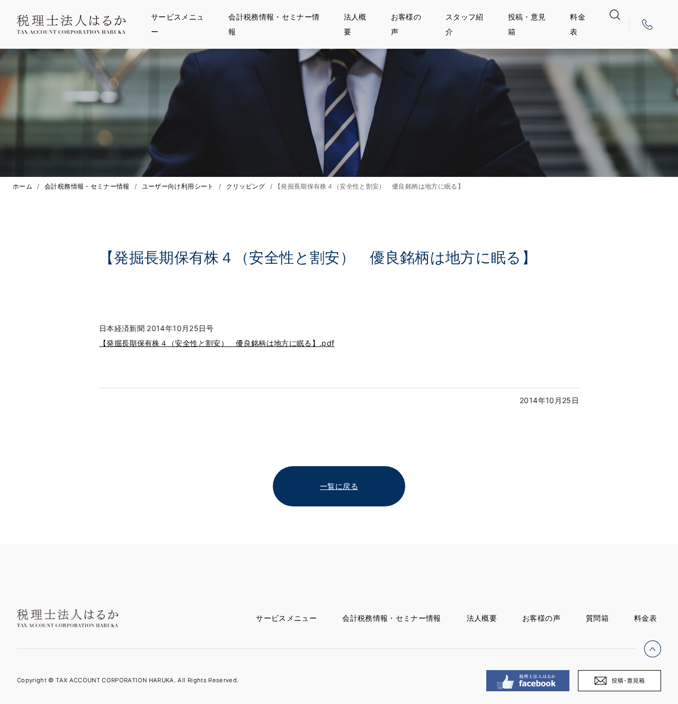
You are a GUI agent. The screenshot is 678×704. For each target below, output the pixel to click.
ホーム (22, 186)
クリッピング (245, 186)
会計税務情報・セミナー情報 (273, 24)
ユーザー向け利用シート (178, 186)
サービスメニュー (177, 24)
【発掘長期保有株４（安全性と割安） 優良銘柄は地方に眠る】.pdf (217, 342)
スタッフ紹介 (464, 24)
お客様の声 (406, 24)
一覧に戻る (339, 486)
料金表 (577, 24)
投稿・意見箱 (527, 24)
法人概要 (355, 24)
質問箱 (597, 617)
